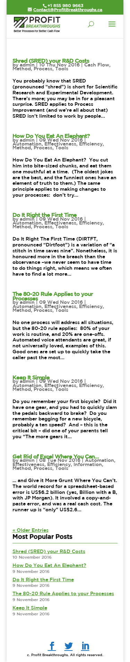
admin (27, 65)
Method (21, 68)
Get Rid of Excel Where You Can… (55, 456)
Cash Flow (96, 65)
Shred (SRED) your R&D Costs (50, 60)
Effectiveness (60, 144)
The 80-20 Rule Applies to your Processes (52, 296)
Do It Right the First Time (44, 215)
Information (87, 464)
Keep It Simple (31, 377)
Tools (61, 68)
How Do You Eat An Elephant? (51, 136)
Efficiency (91, 144)
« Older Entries (30, 530)
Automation (27, 144)
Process (43, 68)
